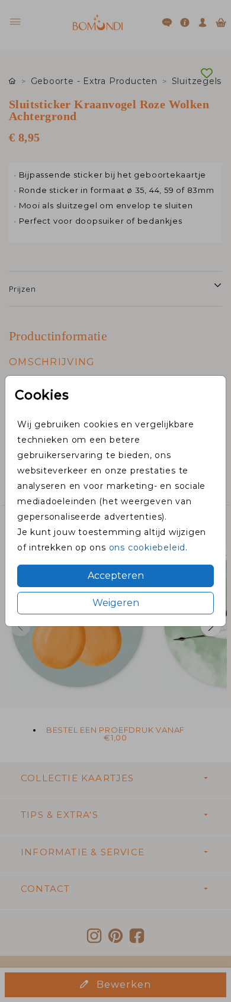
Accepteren (116, 575)
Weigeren (115, 602)
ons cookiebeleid (147, 547)
